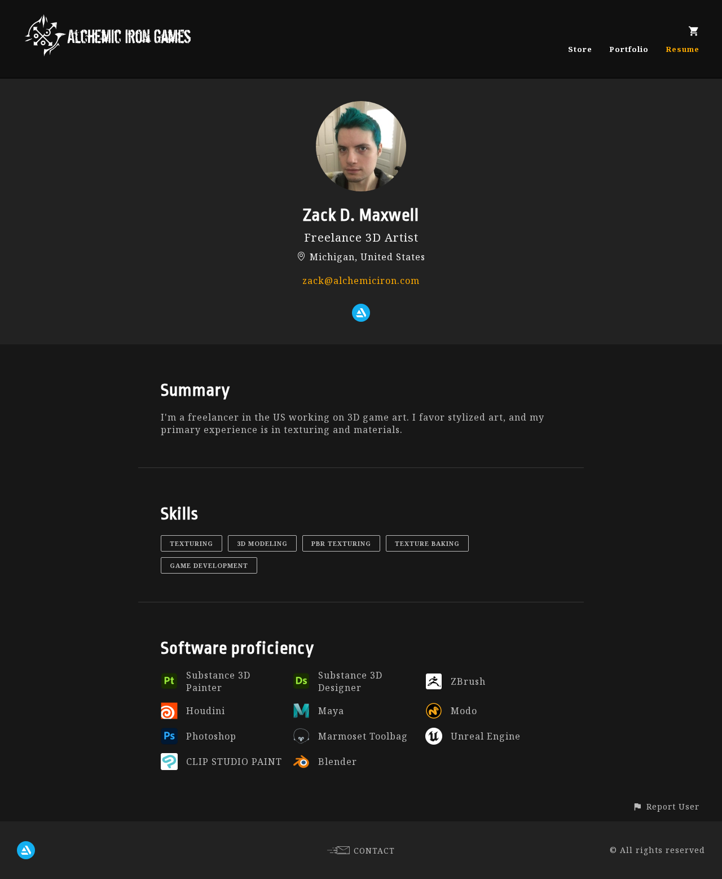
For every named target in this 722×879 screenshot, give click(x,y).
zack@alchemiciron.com (361, 280)
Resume (682, 49)
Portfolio (629, 49)
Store (580, 49)
